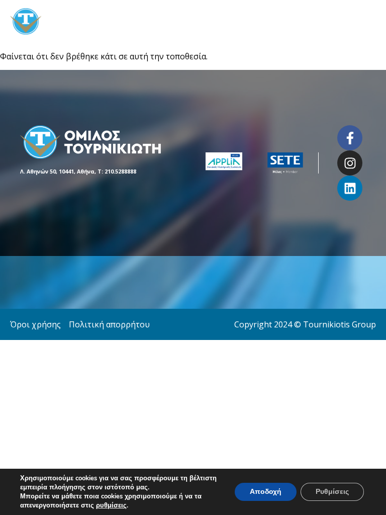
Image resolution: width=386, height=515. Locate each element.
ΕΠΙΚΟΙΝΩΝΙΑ (352, 21)
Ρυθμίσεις (332, 491)
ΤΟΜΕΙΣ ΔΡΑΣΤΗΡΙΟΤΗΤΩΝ (266, 21)
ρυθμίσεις (111, 505)
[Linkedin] (349, 188)
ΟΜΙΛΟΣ (188, 21)
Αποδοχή (265, 491)
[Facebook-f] (349, 137)
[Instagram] (349, 163)
